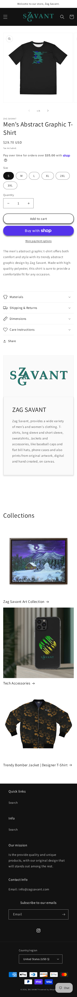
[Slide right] (48, 110)
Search (13, 803)
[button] (5, 17)
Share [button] (12, 341)
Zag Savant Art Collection (23, 601)
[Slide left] (29, 110)
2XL (62, 176)
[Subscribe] (63, 914)
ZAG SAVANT (33, 989)
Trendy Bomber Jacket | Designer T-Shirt (35, 765)
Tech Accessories (16, 683)
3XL (10, 185)
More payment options (38, 240)
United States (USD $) (36, 959)
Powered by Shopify (47, 989)
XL (47, 176)
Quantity (8, 195)
